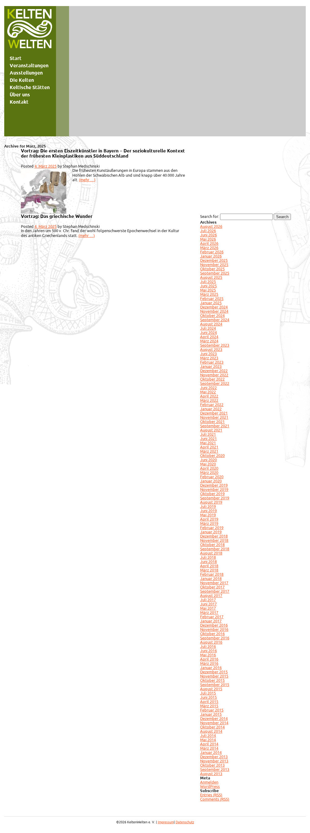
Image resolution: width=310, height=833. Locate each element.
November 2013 (214, 761)
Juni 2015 (208, 697)
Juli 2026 (208, 230)
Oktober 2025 (212, 269)
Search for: (209, 216)
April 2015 (209, 701)
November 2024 (214, 311)
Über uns (20, 94)
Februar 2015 (211, 710)
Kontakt (19, 102)
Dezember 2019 (214, 485)
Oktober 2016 (212, 633)
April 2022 (209, 396)
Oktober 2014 (212, 727)
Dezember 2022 (214, 370)
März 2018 (209, 570)
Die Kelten (22, 80)
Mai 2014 (208, 740)
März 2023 (209, 358)
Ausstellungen (26, 72)
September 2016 (214, 638)
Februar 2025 (211, 298)
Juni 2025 (208, 286)
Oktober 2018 (212, 544)
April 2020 (209, 468)
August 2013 (211, 773)
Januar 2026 (211, 256)
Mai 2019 (208, 515)
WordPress (210, 786)
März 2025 (209, 294)
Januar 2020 (211, 481)
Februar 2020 (211, 477)
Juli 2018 (208, 557)
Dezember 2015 (214, 672)
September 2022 (214, 383)
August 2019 (211, 502)
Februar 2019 (211, 527)
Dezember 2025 (214, 260)
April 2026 (209, 243)
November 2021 (214, 417)
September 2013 (214, 769)
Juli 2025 (208, 281)
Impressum (166, 822)
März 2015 (209, 706)
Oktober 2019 (212, 493)
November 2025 (214, 264)
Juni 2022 (208, 387)
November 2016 (214, 629)
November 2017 (214, 583)
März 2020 (209, 472)
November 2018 (214, 540)
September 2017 (214, 591)
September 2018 (214, 549)
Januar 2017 (211, 621)
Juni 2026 (208, 235)
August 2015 (211, 689)
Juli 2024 (208, 328)
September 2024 (214, 320)
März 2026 (209, 247)
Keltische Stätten (30, 87)
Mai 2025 (208, 290)
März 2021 (209, 451)
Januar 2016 (211, 667)
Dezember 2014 (214, 718)
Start (15, 58)
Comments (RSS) (214, 799)
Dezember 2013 (214, 757)
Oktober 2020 (212, 455)
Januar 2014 (211, 752)
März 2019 (209, 523)
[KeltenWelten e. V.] (29, 30)
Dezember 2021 (214, 413)
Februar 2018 (211, 574)
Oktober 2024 (212, 315)
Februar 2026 (211, 252)
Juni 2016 (208, 650)
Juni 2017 (208, 604)
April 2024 (209, 337)
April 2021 (209, 447)
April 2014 (209, 744)
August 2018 (211, 553)
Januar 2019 (211, 532)
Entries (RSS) (211, 795)
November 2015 (214, 676)
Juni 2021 (208, 438)
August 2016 (211, 642)
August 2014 (211, 731)
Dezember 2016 (214, 625)
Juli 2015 (208, 693)
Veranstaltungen (29, 65)
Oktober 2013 (212, 765)
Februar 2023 (211, 362)
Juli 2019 (208, 506)
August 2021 (211, 430)
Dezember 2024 (214, 307)
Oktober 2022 (212, 379)
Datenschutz (185, 822)
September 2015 (214, 684)
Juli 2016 (208, 646)
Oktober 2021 (212, 421)
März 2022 (209, 400)
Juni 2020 (208, 460)
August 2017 (211, 595)
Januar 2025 (211, 303)
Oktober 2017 (212, 587)
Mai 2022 (208, 392)
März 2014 (209, 748)
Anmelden (209, 782)
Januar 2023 (211, 366)
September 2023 (214, 345)
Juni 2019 (208, 510)
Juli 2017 (208, 600)
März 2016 (209, 663)
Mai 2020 (208, 464)
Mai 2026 (208, 239)
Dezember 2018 (214, 536)
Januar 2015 (211, 714)
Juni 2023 (208, 354)
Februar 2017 (211, 617)
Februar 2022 (211, 404)
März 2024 (209, 341)
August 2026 (211, 226)
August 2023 (211, 349)
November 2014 (214, 723)
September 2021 (214, 426)
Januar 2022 (211, 409)
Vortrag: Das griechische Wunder (56, 216)
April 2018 (209, 566)
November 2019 (214, 489)
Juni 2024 (208, 332)
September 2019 (214, 498)
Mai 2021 (208, 443)
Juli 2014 (208, 735)
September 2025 (214, 273)
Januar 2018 (211, 578)
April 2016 (209, 659)
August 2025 (211, 277)
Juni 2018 (208, 561)
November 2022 (214, 375)
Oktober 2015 (212, 680)
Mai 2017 (208, 608)
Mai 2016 (208, 655)
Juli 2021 (208, 434)
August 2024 (211, 324)
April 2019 (209, 519)
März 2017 (209, 612)
